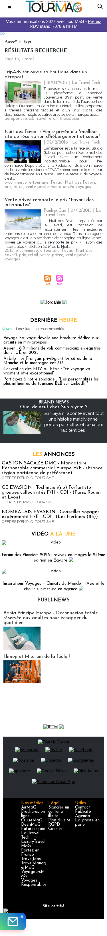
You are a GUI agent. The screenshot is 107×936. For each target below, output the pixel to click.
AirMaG (28, 807)
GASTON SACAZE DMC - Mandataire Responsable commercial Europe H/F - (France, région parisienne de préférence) (53, 468)
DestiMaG (31, 825)
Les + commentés (49, 329)
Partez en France (30, 852)
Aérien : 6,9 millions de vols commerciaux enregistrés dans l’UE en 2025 (52, 350)
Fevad (56, 182)
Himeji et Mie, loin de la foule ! (36, 656)
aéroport (13, 119)
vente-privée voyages (71, 187)
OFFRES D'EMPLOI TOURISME (28, 478)
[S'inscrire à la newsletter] (13, 921)
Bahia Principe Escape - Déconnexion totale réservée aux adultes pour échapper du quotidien (50, 618)
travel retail (46, 119)
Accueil (10, 42)
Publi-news (53, 600)
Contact (82, 807)
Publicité (83, 812)
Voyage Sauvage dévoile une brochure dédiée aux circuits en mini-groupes (51, 340)
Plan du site (59, 820)
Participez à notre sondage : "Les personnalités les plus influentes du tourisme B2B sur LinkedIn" (51, 381)
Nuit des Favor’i (80, 182)
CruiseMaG (31, 820)
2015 (9, 251)
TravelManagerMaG (33, 865)
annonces (54, 454)
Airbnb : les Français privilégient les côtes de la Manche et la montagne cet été (47, 361)
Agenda (82, 816)
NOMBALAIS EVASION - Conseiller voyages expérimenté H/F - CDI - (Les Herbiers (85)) (50, 514)
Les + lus (23, 329)
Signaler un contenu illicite (58, 811)
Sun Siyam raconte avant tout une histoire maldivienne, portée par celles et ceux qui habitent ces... (74, 422)
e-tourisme (39, 182)
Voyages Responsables (34, 882)
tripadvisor (70, 119)
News (6, 329)
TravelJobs (31, 859)
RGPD (54, 825)
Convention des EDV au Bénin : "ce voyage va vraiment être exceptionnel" (46, 371)
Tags (27, 42)
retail (28, 119)
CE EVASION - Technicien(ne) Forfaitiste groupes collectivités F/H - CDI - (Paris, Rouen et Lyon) (51, 492)
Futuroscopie (33, 829)
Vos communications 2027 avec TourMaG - (53, 24)
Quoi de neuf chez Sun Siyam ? (53, 407)
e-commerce (16, 182)
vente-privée (37, 187)
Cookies (55, 829)
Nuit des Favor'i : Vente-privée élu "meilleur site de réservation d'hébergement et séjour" (52, 134)
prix (8, 187)
